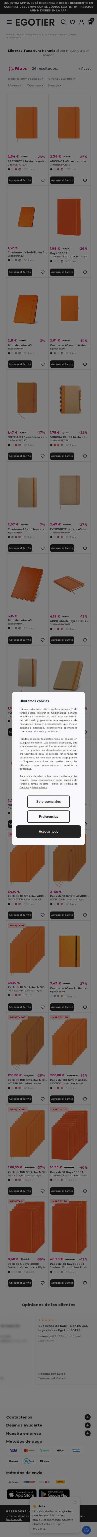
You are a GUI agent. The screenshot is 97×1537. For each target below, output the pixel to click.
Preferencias (48, 816)
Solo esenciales (48, 801)
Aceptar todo (48, 831)
